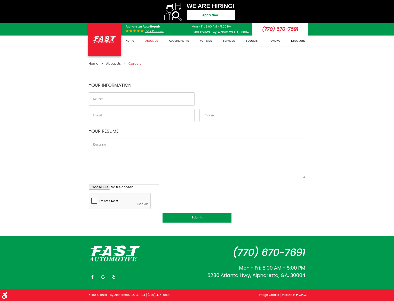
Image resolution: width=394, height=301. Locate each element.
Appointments (179, 40)
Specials (252, 40)
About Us (151, 40)
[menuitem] (130, 41)
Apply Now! (210, 15)
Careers (134, 63)
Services (229, 40)
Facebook (92, 277)
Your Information (110, 85)
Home (130, 40)
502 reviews (154, 31)
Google (103, 277)
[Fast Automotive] (114, 253)
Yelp (113, 277)
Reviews (274, 40)
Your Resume (104, 131)
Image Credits (269, 295)
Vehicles (206, 40)
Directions (298, 40)
